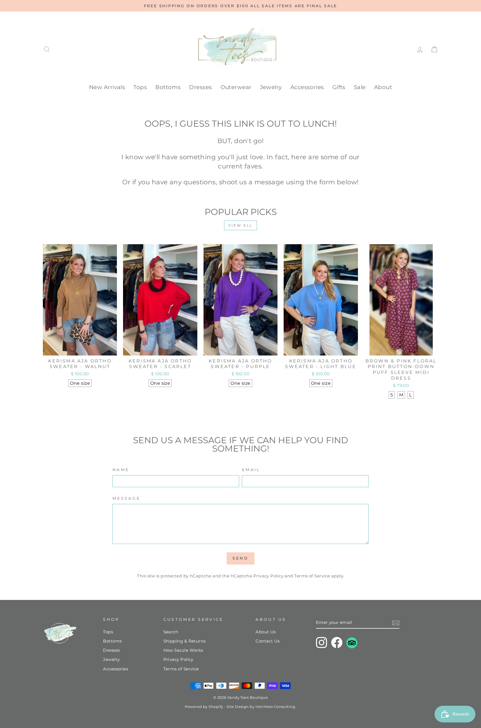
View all (240, 225)
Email (251, 469)
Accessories (307, 87)
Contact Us (268, 641)
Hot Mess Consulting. (276, 707)
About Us (266, 631)
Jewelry (271, 87)
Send (240, 558)
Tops (140, 87)
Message (126, 498)
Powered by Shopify (204, 707)
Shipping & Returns (184, 641)
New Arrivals (107, 87)
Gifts (338, 87)
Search (170, 631)
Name (120, 469)
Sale (360, 87)
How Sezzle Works (183, 650)
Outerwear (236, 87)
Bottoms (168, 87)
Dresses (200, 87)
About (383, 87)
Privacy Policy (268, 576)
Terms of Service (312, 576)
